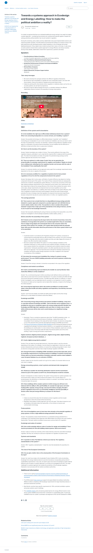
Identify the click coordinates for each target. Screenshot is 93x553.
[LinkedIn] (26, 500)
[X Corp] (23, 500)
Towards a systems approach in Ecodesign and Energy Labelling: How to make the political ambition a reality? (12, 20)
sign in (25, 541)
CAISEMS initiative (31, 491)
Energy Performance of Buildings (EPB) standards (39, 324)
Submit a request (78, 2)
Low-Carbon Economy (33, 8)
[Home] (6, 2)
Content (6, 8)
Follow (69, 26)
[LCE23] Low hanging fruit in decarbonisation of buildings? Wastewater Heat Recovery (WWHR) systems (11, 29)
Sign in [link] (85, 2)
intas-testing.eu (38, 480)
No (50, 508)
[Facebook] (21, 500)
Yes (42, 508)
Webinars (12, 8)
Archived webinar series (21, 8)
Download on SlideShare (27, 123)
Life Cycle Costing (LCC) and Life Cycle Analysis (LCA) (35, 522)
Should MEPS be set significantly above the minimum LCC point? (37, 525)
